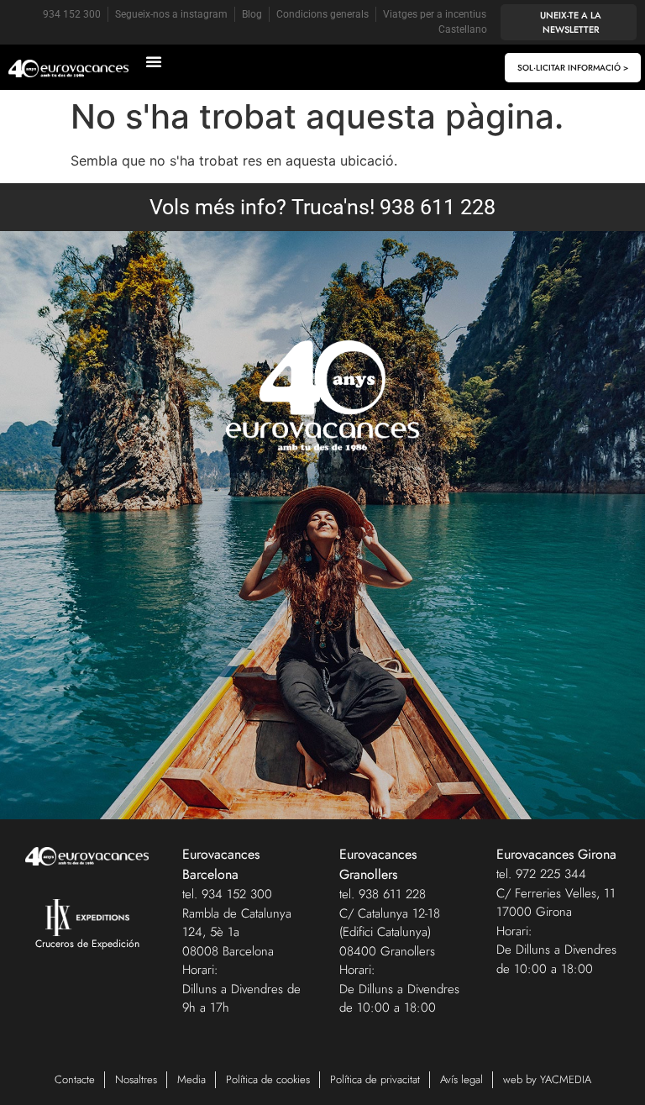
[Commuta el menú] (153, 61)
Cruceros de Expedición (87, 943)
